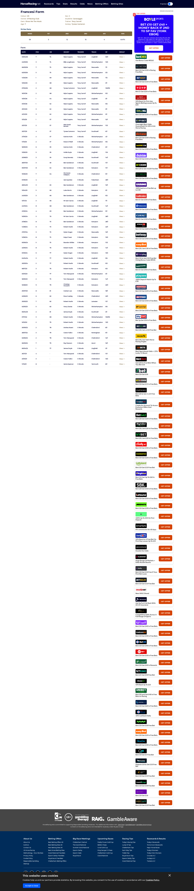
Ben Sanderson (69, 163)
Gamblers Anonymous (143, 824)
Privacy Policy (28, 855)
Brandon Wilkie (69, 242)
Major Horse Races (153, 847)
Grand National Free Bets (56, 853)
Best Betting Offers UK (55, 842)
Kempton (94, 168)
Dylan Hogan (68, 232)
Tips (58, 4)
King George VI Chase (105, 850)
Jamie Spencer (69, 364)
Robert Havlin (68, 227)
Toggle (170, 3)
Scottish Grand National (81, 847)
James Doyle (68, 312)
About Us (26, 842)
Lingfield (94, 57)
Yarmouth (94, 364)
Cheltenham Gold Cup (105, 853)
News (90, 4)
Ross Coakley (68, 296)
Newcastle (95, 67)
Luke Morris (68, 190)
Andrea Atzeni (68, 327)
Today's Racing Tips (128, 842)
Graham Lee (68, 291)
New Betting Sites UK (55, 847)
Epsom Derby (77, 850)
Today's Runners (152, 850)
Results (73, 4)
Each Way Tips (127, 850)
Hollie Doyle (68, 152)
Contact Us (27, 847)
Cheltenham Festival (80, 842)
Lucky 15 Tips (126, 845)
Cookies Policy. (153, 880)
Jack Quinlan (68, 180)
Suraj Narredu (68, 157)
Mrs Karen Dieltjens (67, 173)
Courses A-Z (151, 855)
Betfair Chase (102, 845)
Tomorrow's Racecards (155, 845)
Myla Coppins (68, 57)
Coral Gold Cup (103, 847)
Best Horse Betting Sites (56, 850)
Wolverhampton (97, 62)
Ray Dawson (68, 343)
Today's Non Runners (154, 853)
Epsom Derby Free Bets (56, 855)
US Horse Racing (29, 850)
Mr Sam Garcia (68, 201)
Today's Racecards (153, 842)
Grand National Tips (129, 861)
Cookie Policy (28, 858)
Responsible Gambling (31, 861)
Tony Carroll (81, 57)
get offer (165, 58)
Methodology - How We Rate (33, 853)
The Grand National (79, 845)
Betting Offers (101, 4)
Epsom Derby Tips (128, 858)
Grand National (103, 855)
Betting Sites (117, 4)
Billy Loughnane (69, 62)
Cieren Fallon (68, 333)
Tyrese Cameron (69, 88)
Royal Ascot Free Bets (55, 858)
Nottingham (95, 333)
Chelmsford (95, 147)
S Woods (80, 136)
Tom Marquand (69, 274)
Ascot (93, 343)
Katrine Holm (68, 136)
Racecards (49, 4)
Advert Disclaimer (166, 11)
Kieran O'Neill (68, 142)
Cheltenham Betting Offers (57, 861)
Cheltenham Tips (128, 847)
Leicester (94, 301)
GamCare (121, 824)
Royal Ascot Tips (127, 855)
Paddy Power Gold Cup (105, 842)
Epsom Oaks (77, 853)
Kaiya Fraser (68, 237)
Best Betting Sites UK (55, 845)
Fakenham (95, 180)
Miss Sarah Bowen (67, 125)
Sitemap (26, 864)
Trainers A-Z (151, 861)
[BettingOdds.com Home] (30, 4)
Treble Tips (125, 853)
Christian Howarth (67, 285)
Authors (26, 845)
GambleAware (130, 824)
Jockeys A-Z (151, 858)
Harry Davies (68, 306)
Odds (82, 4)
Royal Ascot (77, 855)
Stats (65, 4)
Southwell (94, 131)
